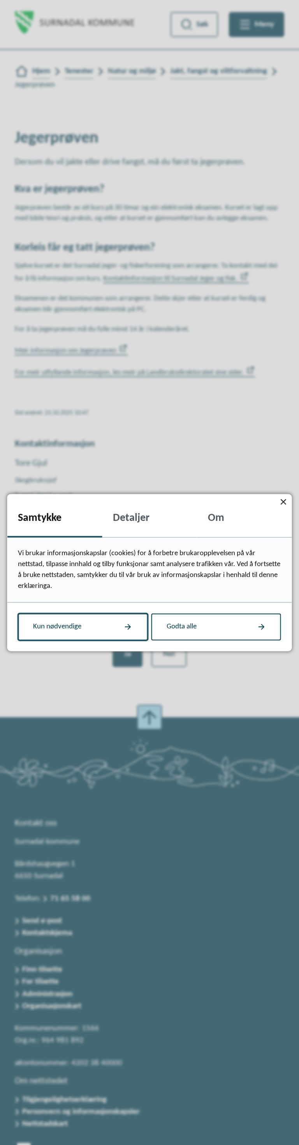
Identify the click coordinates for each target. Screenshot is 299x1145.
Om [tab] (216, 518)
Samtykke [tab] (40, 518)
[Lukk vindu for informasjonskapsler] (283, 502)
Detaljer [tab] (131, 518)
